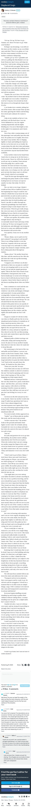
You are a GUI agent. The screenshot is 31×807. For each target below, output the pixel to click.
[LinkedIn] (24, 797)
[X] (19, 797)
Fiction (3, 16)
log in (14, 684)
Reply (2, 704)
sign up (9, 684)
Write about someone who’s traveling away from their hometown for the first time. (15, 28)
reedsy (7, 2)
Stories (23, 805)
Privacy (11, 800)
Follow (18, 10)
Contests (16, 805)
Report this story (6, 669)
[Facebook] (27, 797)
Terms (6, 800)
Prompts (9, 805)
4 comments (13, 13)
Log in (27, 2)
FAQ (2, 800)
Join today (15, 783)
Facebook (15, 790)
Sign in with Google (14, 786)
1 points (10, 751)
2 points (7, 709)
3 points (7, 693)
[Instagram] (22, 797)
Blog (29, 805)
